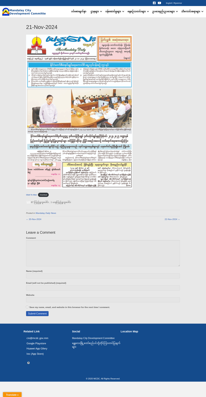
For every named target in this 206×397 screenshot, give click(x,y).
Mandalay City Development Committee (93, 338)
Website (30, 295)
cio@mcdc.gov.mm (37, 338)
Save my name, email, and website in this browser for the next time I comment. (69, 307)
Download (43, 195)
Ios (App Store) (35, 353)
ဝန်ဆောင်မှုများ (113, 11)
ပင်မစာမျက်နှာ (78, 11)
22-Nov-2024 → (172, 219)
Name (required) (34, 271)
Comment (31, 238)
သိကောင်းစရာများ (190, 11)
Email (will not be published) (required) (46, 283)
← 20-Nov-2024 (33, 219)
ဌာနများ (95, 11)
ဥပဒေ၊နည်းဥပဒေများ (163, 11)
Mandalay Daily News (46, 213)
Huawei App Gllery (37, 348)
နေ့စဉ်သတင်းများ (137, 11)
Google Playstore (36, 343)
